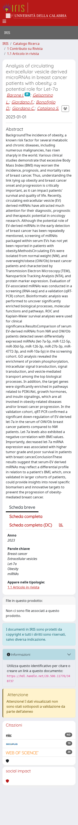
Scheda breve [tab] (22, 507)
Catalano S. (48, 108)
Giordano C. (23, 108)
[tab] (61, 525)
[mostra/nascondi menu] (4, 21)
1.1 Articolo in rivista (23, 53)
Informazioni (20, 654)
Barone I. (15, 95)
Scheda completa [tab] (25, 516)
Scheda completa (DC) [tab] (30, 525)
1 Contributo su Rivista (25, 48)
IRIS (5, 43)
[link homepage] (15, 8)
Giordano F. (22, 102)
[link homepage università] (36, 16)
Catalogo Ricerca (26, 43)
